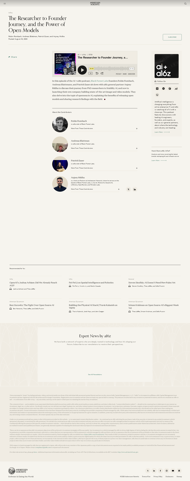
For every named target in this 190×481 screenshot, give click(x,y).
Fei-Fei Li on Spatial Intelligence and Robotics (91, 282)
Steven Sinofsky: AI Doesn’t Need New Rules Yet (151, 282)
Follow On (161, 81)
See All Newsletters (95, 374)
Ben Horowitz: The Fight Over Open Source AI (32, 305)
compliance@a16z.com (43, 447)
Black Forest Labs (99, 81)
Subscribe (172, 37)
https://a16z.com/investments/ (94, 434)
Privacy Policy (158, 476)
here (35, 452)
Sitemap (179, 476)
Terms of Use (146, 476)
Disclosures (169, 476)
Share (14, 57)
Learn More (159, 132)
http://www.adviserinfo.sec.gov (128, 452)
